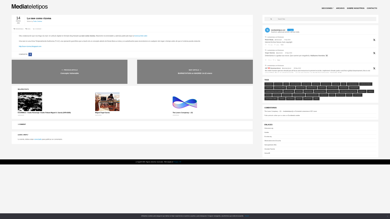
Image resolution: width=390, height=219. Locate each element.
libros (370, 91)
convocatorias (365, 84)
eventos (322, 87)
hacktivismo (289, 91)
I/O (180, 162)
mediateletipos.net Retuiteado (275, 37)
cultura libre (280, 87)
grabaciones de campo (274, 91)
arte (286, 84)
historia (299, 91)
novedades (287, 95)
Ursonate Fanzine (269, 149)
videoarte (307, 98)
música (268, 95)
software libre (271, 98)
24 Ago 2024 (288, 53)
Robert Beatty (269, 39)
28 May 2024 (297, 68)
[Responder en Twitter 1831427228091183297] (266, 45)
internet (362, 91)
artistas (316, 84)
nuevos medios (299, 95)
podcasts (324, 95)
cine (343, 84)
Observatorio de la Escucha (272, 140)
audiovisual (326, 84)
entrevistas (312, 87)
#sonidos (321, 55)
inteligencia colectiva (348, 91)
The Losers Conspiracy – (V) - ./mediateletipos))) (278, 111)
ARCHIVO (340, 8)
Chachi (247, 216)
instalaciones (320, 91)
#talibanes (314, 55)
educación (301, 87)
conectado (38, 139)
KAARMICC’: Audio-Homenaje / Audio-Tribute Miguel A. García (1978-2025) (44, 112)
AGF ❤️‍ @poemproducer (273, 68)
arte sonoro (295, 84)
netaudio (277, 95)
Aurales (266, 132)
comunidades (352, 84)
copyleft (269, 87)
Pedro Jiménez (37, 21)
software (357, 95)
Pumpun (176, 162)
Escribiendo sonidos (294, 115)
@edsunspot (278, 39)
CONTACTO (372, 8)
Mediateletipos (19, 29)
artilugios (306, 84)
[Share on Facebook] (30, 54)
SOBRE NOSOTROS (355, 8)
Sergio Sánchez (270, 53)
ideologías (308, 91)
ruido (349, 95)
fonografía (354, 87)
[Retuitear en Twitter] (265, 37)
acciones (269, 84)
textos (28, 29)
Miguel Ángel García (102, 112)
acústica (278, 84)
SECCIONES (327, 8)
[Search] (271, 19)
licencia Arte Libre (140, 36)
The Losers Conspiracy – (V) (183, 112)
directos (291, 87)
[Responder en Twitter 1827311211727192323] (266, 60)
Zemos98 (267, 153)
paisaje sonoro (312, 95)
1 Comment (38, 29)
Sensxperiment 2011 (270, 145)
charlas (336, 84)
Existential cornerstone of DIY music (306, 111)
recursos (340, 95)
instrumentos (333, 91)
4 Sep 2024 (287, 39)
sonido (282, 98)
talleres (290, 98)
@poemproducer (286, 68)
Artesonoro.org (268, 128)
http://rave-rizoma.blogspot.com (30, 46)
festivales (343, 87)
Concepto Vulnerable (70, 73)
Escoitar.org (267, 136)
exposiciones (332, 87)
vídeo (316, 98)
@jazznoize (279, 53)
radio (332, 95)
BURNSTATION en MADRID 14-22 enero (195, 73)
